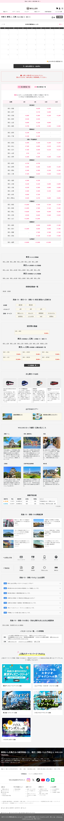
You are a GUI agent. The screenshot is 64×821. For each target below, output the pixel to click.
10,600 (27, 211)
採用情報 (10, 801)
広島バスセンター (12, 641)
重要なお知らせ (5, 789)
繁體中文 (13, 807)
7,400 (27, 146)
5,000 (27, 180)
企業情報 (4, 801)
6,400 (49, 211)
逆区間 (60, 17)
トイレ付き (31, 316)
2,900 (27, 142)
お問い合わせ (5, 803)
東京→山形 (11, 122)
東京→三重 (11, 174)
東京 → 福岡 (35, 261)
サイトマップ (57, 801)
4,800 (49, 184)
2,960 (49, 126)
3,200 (49, 115)
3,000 (38, 115)
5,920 (59, 215)
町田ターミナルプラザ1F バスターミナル (18, 638)
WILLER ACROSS (31, 812)
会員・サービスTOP (31, 789)
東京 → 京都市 (22, 270)
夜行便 (31, 305)
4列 (41, 309)
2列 (20, 309)
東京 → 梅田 (30, 270)
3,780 (27, 126)
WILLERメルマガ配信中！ (31, 796)
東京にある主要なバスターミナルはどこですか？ (20, 583)
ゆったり (30, 313)
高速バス (5, 11)
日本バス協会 (5, 625)
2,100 (27, 132)
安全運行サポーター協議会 (16, 625)
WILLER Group (5, 812)
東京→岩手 (11, 112)
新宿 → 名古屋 (13, 278)
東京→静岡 (11, 167)
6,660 (38, 215)
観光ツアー (37, 11)
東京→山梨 (11, 153)
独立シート (20, 313)
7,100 (38, 235)
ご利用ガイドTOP (43, 789)
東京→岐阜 (11, 163)
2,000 (27, 167)
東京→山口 (11, 218)
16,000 (27, 242)
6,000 (27, 122)
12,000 (27, 218)
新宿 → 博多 (37, 278)
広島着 (9, 291)
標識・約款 (22, 801)
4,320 (49, 146)
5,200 (38, 122)
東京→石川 (11, 149)
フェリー (27, 11)
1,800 (38, 170)
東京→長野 (11, 156)
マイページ (17, 790)
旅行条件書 (16, 801)
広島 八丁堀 (37, 641)
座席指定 (41, 313)
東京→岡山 (11, 211)
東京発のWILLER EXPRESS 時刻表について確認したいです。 (24, 588)
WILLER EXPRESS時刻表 (43, 791)
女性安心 (20, 316)
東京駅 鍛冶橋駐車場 (29, 637)
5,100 (49, 191)
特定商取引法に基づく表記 (46, 801)
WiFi (41, 316)
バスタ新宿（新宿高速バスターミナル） (18, 635)
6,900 (27, 194)
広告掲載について (13, 803)
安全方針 (4, 794)
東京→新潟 (11, 142)
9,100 (27, 119)
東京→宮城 (11, 115)
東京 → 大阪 (28, 261)
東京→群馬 (11, 132)
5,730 (38, 112)
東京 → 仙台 (6, 270)
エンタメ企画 (58, 11)
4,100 (27, 184)
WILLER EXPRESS (14, 812)
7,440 (49, 204)
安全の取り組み (5, 792)
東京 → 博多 (37, 270)
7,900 (38, 204)
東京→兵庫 (11, 191)
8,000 (49, 122)
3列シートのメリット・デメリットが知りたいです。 (21, 607)
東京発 (4, 291)
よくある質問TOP (55, 789)
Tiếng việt (24, 807)
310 (28, 153)
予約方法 (6, 568)
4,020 (38, 174)
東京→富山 (11, 146)
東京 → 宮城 (6, 261)
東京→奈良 (11, 194)
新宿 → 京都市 (22, 278)
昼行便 (20, 305)
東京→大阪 (11, 187)
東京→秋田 (11, 119)
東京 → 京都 (20, 261)
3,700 (27, 163)
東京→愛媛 (11, 232)
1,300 (27, 136)
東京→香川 (11, 228)
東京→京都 (11, 184)
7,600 (59, 235)
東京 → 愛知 (13, 261)
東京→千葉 (11, 136)
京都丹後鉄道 (48, 11)
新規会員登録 (17, 789)
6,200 (38, 108)
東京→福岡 (11, 242)
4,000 (27, 115)
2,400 (38, 142)
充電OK (51, 316)
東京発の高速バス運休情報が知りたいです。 (19, 593)
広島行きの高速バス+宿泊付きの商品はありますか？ (21, 598)
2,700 (38, 126)
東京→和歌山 (11, 198)
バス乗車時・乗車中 (56, 792)
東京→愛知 (11, 170)
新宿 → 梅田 (30, 278)
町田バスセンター (54, 637)
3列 (31, 309)
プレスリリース (5, 790)
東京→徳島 (11, 225)
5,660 (49, 215)
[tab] (24, 87)
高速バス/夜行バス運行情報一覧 (32, 1)
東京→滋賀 (11, 180)
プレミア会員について (31, 791)
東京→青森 (11, 108)
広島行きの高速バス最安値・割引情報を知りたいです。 (22, 603)
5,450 (49, 108)
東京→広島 (11, 215)
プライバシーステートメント (33, 801)
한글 (8, 807)
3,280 (59, 167)
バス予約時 (54, 790)
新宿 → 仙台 (6, 278)
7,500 (38, 194)
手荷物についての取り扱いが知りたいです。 (19, 612)
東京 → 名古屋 (13, 270)
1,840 (38, 156)
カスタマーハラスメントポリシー (26, 803)
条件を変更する (32, 66)
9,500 (27, 215)
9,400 (27, 198)
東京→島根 (11, 208)
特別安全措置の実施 (6, 795)
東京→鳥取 (11, 204)
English (3, 807)
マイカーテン (51, 313)
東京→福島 (11, 126)
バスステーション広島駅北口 (25, 641)
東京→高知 (11, 235)
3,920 (49, 174)
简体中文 (18, 807)
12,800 (27, 204)
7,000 (38, 232)
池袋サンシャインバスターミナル (37, 635)
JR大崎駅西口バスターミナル (15, 637)
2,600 (49, 167)
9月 (60, 24)
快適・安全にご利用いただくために (43, 794)
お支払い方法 (8, 557)
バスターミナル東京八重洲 (42, 637)
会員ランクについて (31, 793)
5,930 (38, 119)
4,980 (49, 112)
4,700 (38, 198)
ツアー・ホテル (16, 11)
